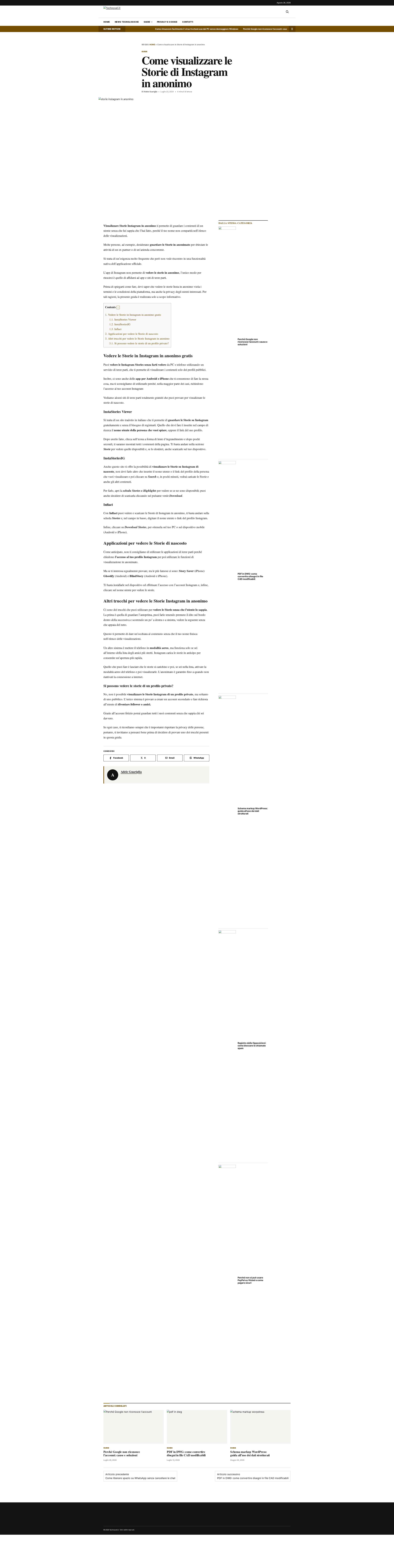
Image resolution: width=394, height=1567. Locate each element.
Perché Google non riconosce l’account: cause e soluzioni (209, 29)
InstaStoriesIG (119, 324)
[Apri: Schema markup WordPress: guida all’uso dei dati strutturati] (260, 1427)
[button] (118, 307)
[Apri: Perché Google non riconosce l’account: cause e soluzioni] (133, 1427)
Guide (147, 22)
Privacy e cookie (167, 22)
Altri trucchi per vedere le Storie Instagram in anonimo (137, 338)
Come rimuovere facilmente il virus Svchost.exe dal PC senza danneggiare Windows (134, 29)
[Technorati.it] (128, 1514)
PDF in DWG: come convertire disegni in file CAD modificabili (273, 29)
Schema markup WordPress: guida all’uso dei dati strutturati (250, 1453)
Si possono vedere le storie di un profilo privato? (139, 343)
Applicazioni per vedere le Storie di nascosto (131, 334)
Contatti (187, 22)
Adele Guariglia (150, 92)
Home (106, 22)
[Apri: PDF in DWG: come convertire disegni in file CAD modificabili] (197, 1427)
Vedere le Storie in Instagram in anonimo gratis (133, 314)
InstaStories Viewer (122, 319)
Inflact (115, 329)
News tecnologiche (127, 22)
